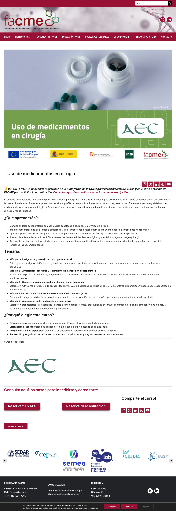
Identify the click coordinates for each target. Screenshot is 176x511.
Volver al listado (16, 426)
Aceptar (112, 506)
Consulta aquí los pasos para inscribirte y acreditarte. (51, 390)
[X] (150, 184)
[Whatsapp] (163, 184)
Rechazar (129, 506)
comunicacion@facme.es (66, 494)
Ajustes (146, 506)
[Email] (169, 184)
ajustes (94, 508)
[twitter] (162, 19)
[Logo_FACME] (31, 10)
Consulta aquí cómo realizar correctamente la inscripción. (91, 192)
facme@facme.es (18, 492)
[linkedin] (169, 19)
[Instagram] (144, 184)
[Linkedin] (157, 184)
